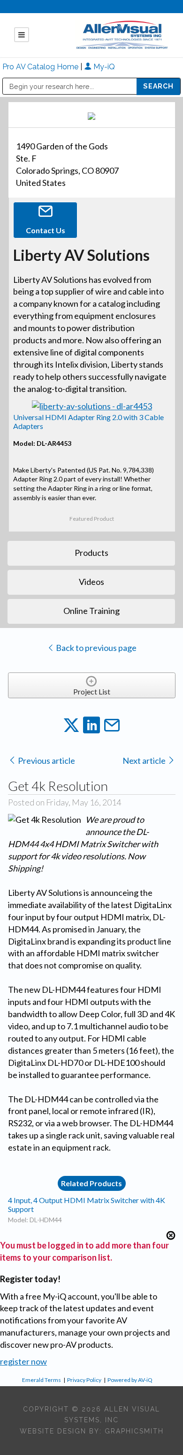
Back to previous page (95, 648)
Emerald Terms (41, 1379)
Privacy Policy (84, 1379)
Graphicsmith (134, 1431)
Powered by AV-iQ (129, 1379)
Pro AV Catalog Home (41, 66)
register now (23, 1361)
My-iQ (103, 66)
